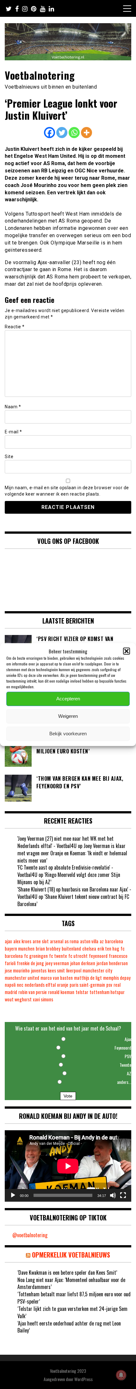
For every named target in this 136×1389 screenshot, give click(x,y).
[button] (126, 651)
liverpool (73, 970)
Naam (13, 406)
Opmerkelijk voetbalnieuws (71, 1254)
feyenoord (98, 955)
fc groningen (36, 955)
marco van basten (56, 977)
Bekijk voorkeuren (68, 733)
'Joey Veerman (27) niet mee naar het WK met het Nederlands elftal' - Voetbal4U (65, 842)
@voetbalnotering (29, 1235)
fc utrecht (78, 955)
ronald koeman (61, 992)
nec (20, 984)
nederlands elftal (40, 984)
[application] (68, 1166)
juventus (38, 970)
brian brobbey (48, 948)
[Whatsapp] (74, 132)
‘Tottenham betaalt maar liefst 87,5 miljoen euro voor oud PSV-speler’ (74, 1297)
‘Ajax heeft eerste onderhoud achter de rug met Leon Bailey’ (69, 1326)
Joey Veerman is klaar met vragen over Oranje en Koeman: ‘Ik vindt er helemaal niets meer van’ (72, 853)
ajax (8, 941)
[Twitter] (61, 132)
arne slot (41, 941)
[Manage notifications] (121, 1375)
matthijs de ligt (88, 977)
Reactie (15, 326)
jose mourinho (17, 970)
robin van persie (32, 992)
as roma (72, 941)
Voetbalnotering (40, 75)
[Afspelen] (13, 1195)
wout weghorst (18, 999)
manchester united (22, 977)
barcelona (114, 941)
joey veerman (57, 963)
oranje (62, 984)
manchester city (97, 970)
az (102, 941)
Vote (68, 1096)
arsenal (56, 941)
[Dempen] (113, 1195)
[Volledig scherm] (123, 1195)
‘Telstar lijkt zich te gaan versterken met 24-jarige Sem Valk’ (72, 1312)
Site (9, 456)
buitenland (71, 948)
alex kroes (22, 941)
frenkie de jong (30, 963)
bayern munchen (19, 948)
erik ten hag (108, 948)
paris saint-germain (87, 984)
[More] (86, 132)
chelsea (89, 948)
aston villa (89, 941)
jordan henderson (112, 963)
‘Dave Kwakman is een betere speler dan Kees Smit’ (67, 1272)
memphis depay (117, 977)
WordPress (83, 1379)
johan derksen (82, 963)
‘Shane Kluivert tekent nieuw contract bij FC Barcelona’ (73, 900)
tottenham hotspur (107, 992)
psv (109, 984)
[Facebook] (49, 132)
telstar (82, 992)
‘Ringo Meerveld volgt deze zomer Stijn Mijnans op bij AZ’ (68, 878)
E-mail (13, 431)
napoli (10, 984)
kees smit (56, 970)
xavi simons (43, 999)
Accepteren (68, 698)
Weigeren (68, 716)
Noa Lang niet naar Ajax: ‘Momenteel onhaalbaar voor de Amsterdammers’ (71, 1283)
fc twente (58, 955)
